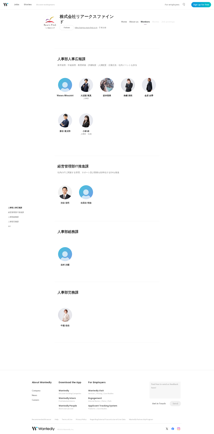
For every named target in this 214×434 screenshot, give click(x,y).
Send (175, 403)
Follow (67, 27)
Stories (155, 22)
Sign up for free (201, 4)
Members (145, 22)
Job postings (168, 22)
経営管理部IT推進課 (16, 212)
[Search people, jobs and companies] (184, 4)
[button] (42, 382)
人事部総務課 (13, 217)
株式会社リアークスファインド (87, 19)
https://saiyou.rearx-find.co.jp (86, 28)
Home (124, 22)
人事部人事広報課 (15, 207)
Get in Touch (159, 403)
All (9, 226)
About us (133, 22)
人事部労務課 (13, 221)
